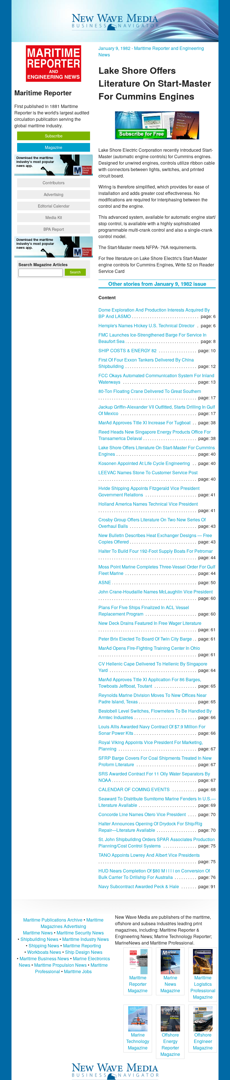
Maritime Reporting (82, 945)
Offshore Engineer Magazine (203, 1041)
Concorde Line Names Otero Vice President (142, 814)
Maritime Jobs (78, 971)
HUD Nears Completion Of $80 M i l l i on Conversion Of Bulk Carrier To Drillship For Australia (154, 873)
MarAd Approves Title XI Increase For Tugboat (144, 422)
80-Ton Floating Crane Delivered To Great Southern (149, 391)
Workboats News (44, 952)
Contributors (54, 182)
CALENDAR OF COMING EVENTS (134, 789)
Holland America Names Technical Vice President (148, 504)
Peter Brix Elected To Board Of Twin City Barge (145, 638)
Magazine (53, 147)
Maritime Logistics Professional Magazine (202, 987)
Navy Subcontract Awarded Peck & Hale (138, 886)
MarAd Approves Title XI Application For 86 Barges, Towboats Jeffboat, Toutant (149, 682)
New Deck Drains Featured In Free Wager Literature (149, 623)
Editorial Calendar (54, 206)
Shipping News (44, 945)
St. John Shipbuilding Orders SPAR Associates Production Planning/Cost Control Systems (156, 842)
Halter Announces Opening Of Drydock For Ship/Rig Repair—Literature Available (150, 826)
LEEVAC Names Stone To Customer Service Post (147, 472)
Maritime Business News (45, 958)
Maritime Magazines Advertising (72, 922)
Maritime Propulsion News (60, 965)
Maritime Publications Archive (52, 919)
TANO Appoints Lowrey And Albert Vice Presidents (149, 855)
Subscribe (54, 136)
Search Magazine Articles (43, 264)
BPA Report (53, 229)
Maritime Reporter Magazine (138, 984)
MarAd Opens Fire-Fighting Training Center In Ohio (149, 648)
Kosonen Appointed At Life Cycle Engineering (144, 463)
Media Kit (53, 217)
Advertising (53, 194)
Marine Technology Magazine (137, 1041)
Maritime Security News (80, 932)
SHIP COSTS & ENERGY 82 (127, 350)
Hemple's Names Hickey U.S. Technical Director (146, 325)
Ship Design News (83, 952)
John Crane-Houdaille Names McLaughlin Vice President (155, 591)
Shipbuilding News (39, 939)
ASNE (104, 582)
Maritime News (38, 932)
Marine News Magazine (170, 984)
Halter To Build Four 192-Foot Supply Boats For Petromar (155, 551)
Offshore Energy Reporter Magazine (170, 1044)
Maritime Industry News (85, 939)
